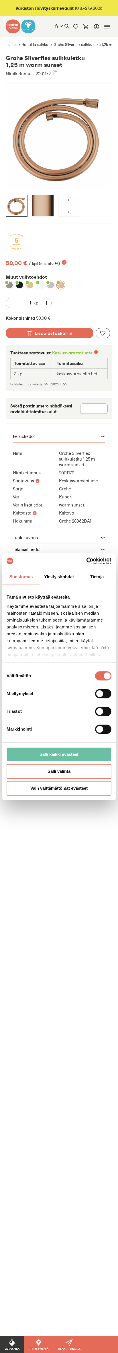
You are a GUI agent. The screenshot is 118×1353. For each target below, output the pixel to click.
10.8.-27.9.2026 (59, 8)
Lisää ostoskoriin (53, 333)
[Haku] (67, 26)
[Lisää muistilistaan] (103, 333)
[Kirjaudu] (96, 27)
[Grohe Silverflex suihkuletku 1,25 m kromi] (40, 285)
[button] (59, 436)
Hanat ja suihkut (35, 44)
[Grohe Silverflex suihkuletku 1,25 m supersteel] (50, 285)
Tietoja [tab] (97, 576)
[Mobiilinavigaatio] (107, 26)
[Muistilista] (75, 26)
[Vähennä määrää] (11, 303)
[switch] (103, 693)
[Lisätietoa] (64, 262)
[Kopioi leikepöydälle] (55, 73)
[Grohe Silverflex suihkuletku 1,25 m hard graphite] (9, 285)
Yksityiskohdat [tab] (59, 576)
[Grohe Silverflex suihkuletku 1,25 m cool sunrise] (29, 285)
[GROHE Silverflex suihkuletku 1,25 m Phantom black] (19, 285)
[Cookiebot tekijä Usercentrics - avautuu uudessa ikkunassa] (86, 561)
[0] (86, 26)
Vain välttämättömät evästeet (59, 788)
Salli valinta (59, 771)
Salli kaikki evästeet (59, 754)
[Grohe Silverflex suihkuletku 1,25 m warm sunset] (60, 285)
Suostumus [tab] (21, 576)
